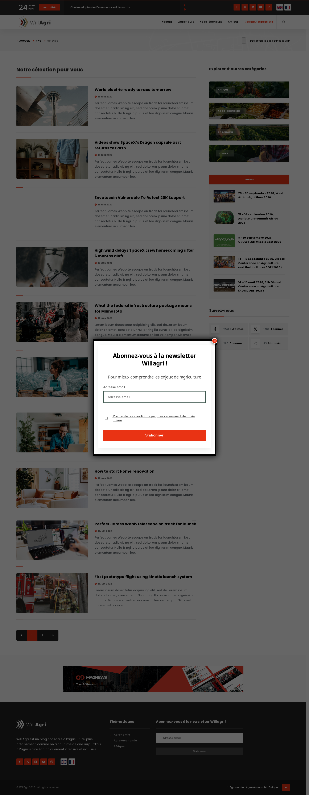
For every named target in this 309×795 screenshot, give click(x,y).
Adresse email (114, 387)
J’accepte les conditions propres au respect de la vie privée (153, 418)
